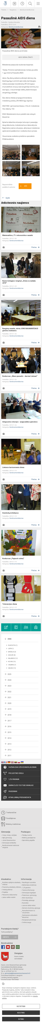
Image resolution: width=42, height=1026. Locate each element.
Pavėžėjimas (11, 818)
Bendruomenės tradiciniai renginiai (10, 846)
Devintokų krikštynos (10, 513)
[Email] (18, 947)
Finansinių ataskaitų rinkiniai (11, 887)
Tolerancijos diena (9, 604)
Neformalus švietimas (29, 885)
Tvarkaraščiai (11, 812)
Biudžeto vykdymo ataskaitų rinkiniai (11, 883)
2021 (9, 697)
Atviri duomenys (27, 898)
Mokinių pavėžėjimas (28, 838)
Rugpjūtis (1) (13, 645)
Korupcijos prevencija (29, 920)
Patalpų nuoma (27, 835)
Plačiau (34, 247)
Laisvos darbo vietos (28, 905)
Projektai (5, 892)
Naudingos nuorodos (29, 882)
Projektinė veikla (16, 773)
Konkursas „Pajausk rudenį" (13, 558)
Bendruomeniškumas (27, 10)
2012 (9, 750)
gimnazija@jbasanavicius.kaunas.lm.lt (17, 973)
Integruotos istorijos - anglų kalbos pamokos (20, 422)
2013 (9, 744)
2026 (9, 639)
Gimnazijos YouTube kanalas (21, 785)
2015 (9, 732)
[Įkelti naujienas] (14, 3)
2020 (9, 703)
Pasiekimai (13, 791)
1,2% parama (26, 887)
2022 (9, 692)
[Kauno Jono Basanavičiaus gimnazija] (5, 3)
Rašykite (6, 937)
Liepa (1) (11, 648)
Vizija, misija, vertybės (9, 835)
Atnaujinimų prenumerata (20, 797)
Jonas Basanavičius (9, 840)
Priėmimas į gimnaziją (29, 895)
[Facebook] (3, 947)
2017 (9, 721)
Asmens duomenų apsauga (31, 908)
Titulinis (4, 10)
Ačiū (23, 186)
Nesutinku (21, 1013)
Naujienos (13, 10)
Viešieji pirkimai (7, 890)
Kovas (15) (12, 661)
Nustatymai (21, 1006)
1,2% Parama (14, 779)
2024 (9, 680)
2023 (9, 686)
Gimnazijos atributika (9, 843)
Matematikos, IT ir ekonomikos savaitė (17, 235)
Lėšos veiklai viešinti (8, 897)
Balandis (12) (13, 658)
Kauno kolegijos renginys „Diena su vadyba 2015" (19, 282)
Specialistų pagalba (28, 840)
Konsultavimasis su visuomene (28, 912)
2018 (9, 715)
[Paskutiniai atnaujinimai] (22, 3)
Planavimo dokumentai (9, 895)
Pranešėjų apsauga (28, 900)
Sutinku (21, 1019)
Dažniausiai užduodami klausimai (22, 767)
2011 (9, 756)
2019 (9, 709)
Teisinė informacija (28, 890)
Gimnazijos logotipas (29, 893)
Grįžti (8, 198)
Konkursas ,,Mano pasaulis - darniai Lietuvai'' (19, 376)
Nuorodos (25, 903)
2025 (9, 674)
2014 (9, 738)
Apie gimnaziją (7, 838)
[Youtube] (8, 947)
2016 (9, 726)
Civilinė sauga (26, 922)
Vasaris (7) (12, 665)
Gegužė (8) (12, 655)
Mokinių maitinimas (13, 824)
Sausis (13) (12, 668)
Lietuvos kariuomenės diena (13, 467)
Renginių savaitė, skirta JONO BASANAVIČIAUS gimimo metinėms (20, 330)
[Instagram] (13, 947)
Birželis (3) (12, 652)
